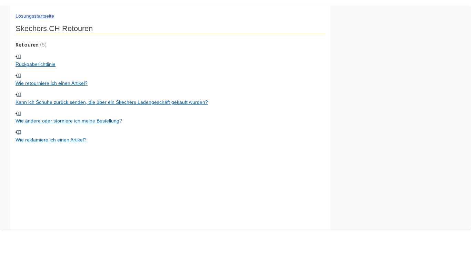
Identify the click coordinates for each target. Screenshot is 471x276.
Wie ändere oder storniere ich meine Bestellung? (69, 121)
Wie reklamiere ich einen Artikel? (51, 139)
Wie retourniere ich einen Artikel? (52, 83)
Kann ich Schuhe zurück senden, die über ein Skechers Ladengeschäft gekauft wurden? (112, 102)
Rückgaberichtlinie (36, 64)
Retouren (30, 44)
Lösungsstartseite (35, 16)
